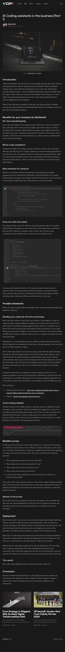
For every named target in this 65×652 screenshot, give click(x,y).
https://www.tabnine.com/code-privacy (27, 396)
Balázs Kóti (12, 24)
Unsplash (39, 73)
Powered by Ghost (58, 639)
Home (19, 3)
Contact (45, 3)
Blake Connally (31, 73)
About (31, 3)
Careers (38, 3)
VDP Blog (5, 639)
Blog (25, 3)
